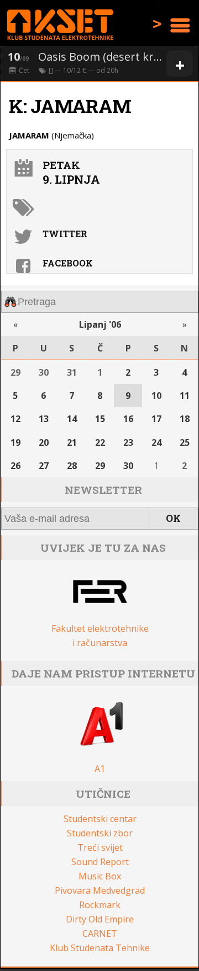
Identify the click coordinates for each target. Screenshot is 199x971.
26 (15, 466)
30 (44, 372)
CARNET (99, 933)
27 (44, 466)
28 (72, 466)
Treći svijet (100, 847)
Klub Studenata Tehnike (100, 948)
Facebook (68, 263)
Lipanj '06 (100, 324)
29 (15, 372)
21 (72, 442)
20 (44, 442)
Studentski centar (100, 819)
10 (156, 396)
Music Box (99, 876)
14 (72, 419)
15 (100, 419)
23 (128, 442)
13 (44, 419)
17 (156, 419)
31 (72, 372)
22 (100, 442)
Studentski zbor (100, 833)
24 (156, 442)
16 (128, 419)
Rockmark (100, 905)
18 (185, 419)
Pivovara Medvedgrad (100, 890)
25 (185, 442)
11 (185, 396)
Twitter (65, 233)
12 (15, 419)
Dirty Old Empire (100, 919)
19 (15, 442)
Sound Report (100, 862)
